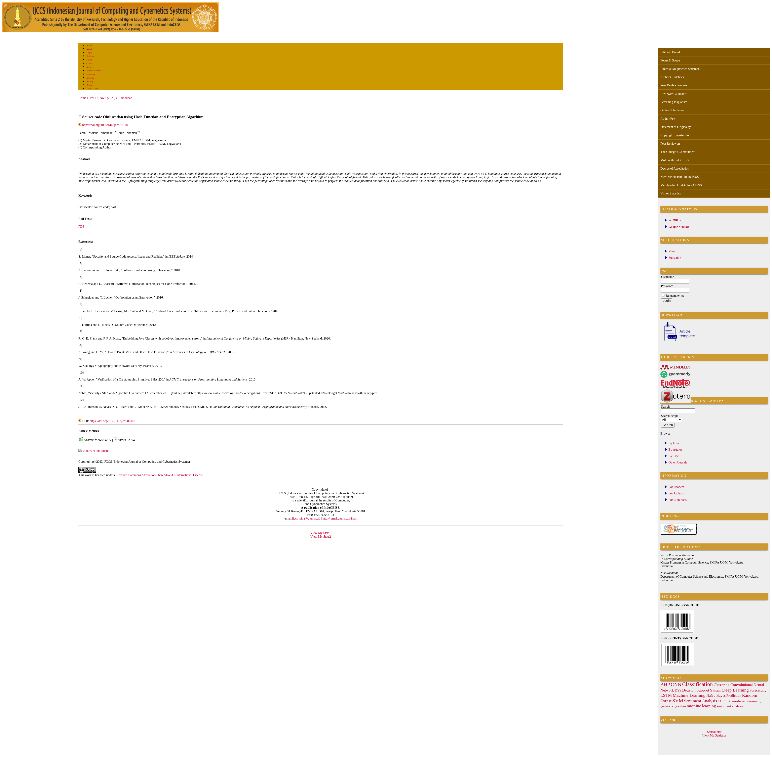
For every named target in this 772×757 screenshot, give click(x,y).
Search (89, 60)
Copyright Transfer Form (676, 135)
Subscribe (674, 257)
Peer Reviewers (670, 143)
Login (89, 52)
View (671, 251)
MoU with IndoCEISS (674, 160)
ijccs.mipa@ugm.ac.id (306, 518)
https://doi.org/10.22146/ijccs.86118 (105, 125)
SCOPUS (674, 220)
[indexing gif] (678, 534)
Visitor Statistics (670, 193)
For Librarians (677, 499)
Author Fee (667, 118)
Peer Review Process (673, 85)
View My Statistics (714, 735)
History (89, 81)
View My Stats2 (320, 536)
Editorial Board (670, 52)
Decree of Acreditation (674, 168)
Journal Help (92, 89)
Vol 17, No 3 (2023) (102, 98)
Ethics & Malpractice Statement (680, 69)
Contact (89, 85)
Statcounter (714, 731)
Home (89, 45)
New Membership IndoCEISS (679, 176)
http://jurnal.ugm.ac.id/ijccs (339, 518)
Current (89, 63)
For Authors (676, 493)
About (89, 49)
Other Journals (677, 462)
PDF (81, 226)
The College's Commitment (677, 151)
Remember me (675, 295)
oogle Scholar (680, 226)
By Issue (674, 443)
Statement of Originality (675, 127)
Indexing (90, 78)
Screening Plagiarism (673, 102)
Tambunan (125, 98)
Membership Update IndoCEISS (681, 185)
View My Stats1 (320, 533)
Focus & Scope (670, 60)
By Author (675, 449)
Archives (90, 67)
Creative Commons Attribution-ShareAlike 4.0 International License (159, 475)
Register (90, 56)
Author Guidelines (672, 77)
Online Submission (672, 110)
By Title (673, 456)
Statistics (90, 74)
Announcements (93, 71)
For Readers (676, 487)
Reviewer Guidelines (673, 93)
